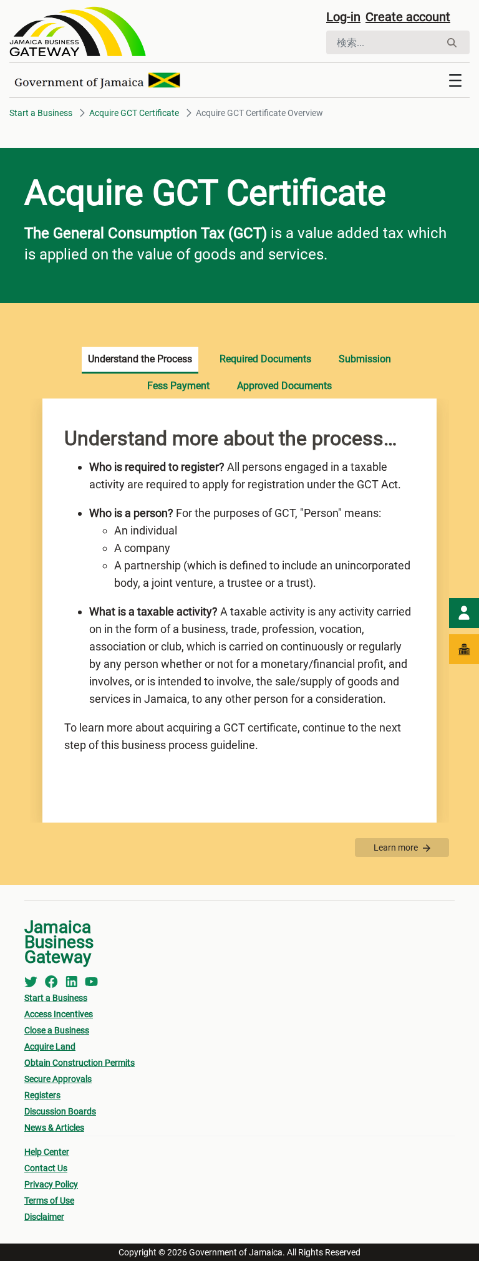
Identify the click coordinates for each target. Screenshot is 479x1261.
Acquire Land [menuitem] (49, 1046)
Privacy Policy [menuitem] (51, 1184)
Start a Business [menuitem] (55, 998)
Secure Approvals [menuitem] (58, 1079)
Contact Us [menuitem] (45, 1168)
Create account (407, 16)
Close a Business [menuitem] (56, 1030)
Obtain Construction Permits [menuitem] (79, 1063)
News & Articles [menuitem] (54, 1128)
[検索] (452, 43)
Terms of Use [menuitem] (49, 1200)
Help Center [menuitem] (46, 1152)
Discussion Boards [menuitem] (60, 1111)
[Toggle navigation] (455, 80)
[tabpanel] (239, 611)
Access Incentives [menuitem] (58, 1014)
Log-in (343, 16)
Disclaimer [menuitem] (44, 1217)
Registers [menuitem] (42, 1095)
